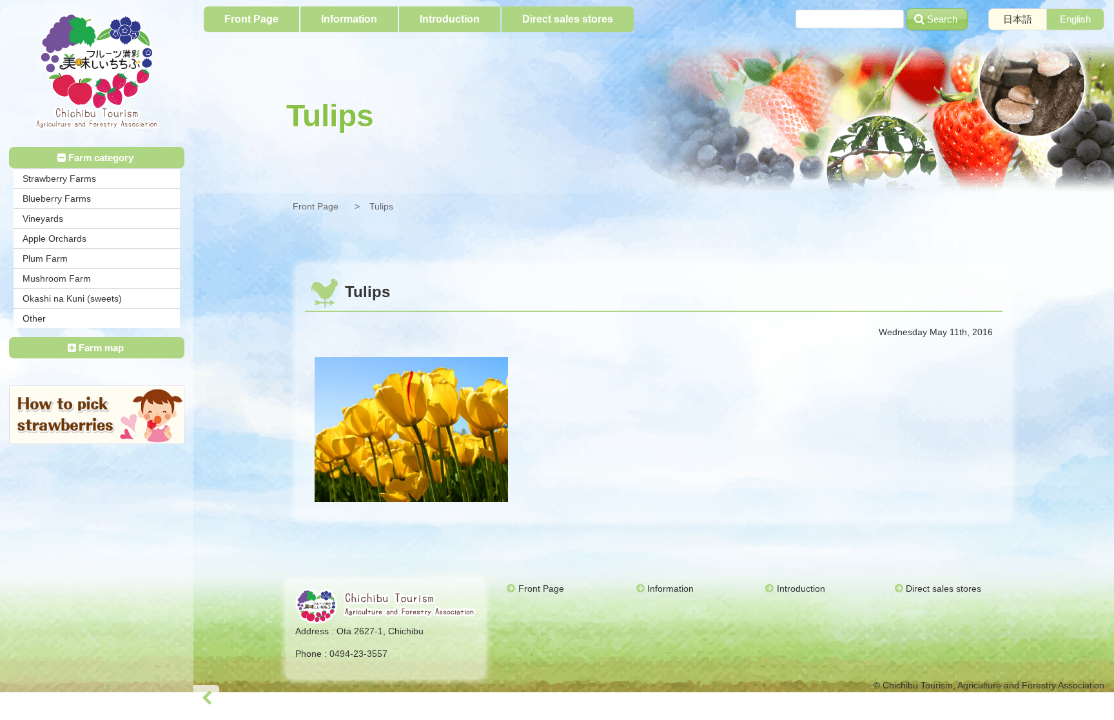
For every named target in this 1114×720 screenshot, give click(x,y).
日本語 (1017, 19)
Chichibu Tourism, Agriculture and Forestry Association (97, 71)
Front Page (315, 206)
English (1075, 19)
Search (942, 19)
